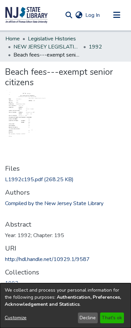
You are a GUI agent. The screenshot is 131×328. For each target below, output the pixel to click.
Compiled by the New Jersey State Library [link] (54, 203)
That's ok (112, 318)
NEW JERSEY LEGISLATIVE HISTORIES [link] (47, 47)
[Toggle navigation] (116, 15)
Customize (16, 318)
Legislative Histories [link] (52, 38)
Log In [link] (92, 15)
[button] (26, 15)
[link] (39, 179)
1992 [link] (95, 47)
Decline (88, 318)
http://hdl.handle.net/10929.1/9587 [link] (47, 259)
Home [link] (12, 38)
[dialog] (65, 305)
